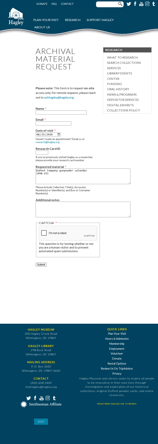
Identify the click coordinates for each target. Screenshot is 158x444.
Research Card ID (48, 148)
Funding (114, 84)
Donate (42, 3)
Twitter (128, 3)
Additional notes (48, 200)
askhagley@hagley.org (59, 97)
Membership (116, 343)
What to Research (122, 57)
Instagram (147, 3)
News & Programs (122, 94)
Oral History (118, 89)
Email (39, 119)
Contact (67, 3)
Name (40, 108)
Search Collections (124, 62)
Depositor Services (123, 99)
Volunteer (117, 353)
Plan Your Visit (46, 19)
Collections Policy (123, 110)
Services (114, 68)
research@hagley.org (47, 142)
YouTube (141, 3)
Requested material (50, 167)
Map (41, 421)
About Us (42, 27)
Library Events (119, 73)
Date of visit (44, 130)
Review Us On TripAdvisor (117, 368)
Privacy (116, 373)
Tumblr (153, 3)
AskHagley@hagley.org (41, 386)
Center (113, 78)
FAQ (54, 3)
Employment (116, 348)
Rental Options (117, 363)
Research (73, 19)
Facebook (135, 3)
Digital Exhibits (120, 105)
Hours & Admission (117, 338)
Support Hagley (100, 19)
